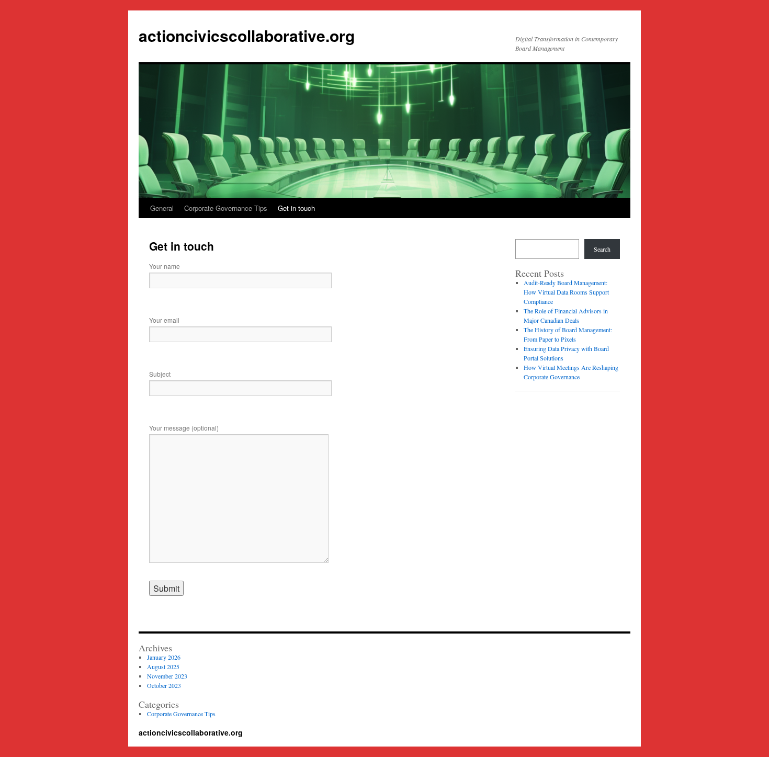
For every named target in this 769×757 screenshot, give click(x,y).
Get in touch (296, 208)
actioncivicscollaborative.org (247, 35)
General (162, 208)
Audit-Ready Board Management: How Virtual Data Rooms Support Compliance (566, 292)
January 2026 (163, 657)
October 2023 (164, 685)
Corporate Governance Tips (225, 208)
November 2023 (167, 676)
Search (602, 249)
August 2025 (163, 666)
